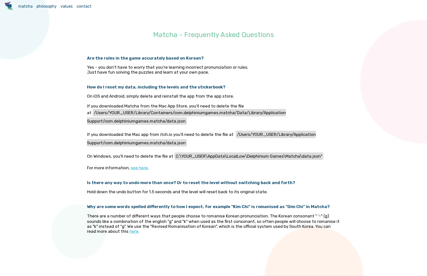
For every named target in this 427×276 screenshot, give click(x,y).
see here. (140, 167)
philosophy (47, 6)
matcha (25, 6)
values (67, 6)
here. (134, 231)
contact (84, 6)
